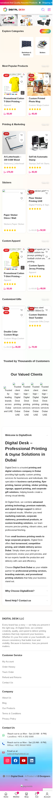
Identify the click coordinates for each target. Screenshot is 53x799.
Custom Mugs (35, 105)
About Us (6, 697)
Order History (8, 667)
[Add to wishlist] (21, 81)
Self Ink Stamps (44, 163)
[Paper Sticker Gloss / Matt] (14, 200)
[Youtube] (23, 760)
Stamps (32, 163)
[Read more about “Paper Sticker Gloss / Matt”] (21, 193)
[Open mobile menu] (49, 10)
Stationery (8, 163)
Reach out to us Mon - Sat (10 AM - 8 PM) (27, 733)
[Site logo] (14, 9)
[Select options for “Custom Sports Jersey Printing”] (46, 251)
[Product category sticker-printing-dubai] (42, 46)
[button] (3, 20)
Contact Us (7, 682)
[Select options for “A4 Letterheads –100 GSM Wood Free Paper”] (21, 135)
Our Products (8, 708)
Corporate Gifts (36, 321)
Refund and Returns (11, 677)
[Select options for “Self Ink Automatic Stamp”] (46, 135)
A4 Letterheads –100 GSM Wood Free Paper (12, 159)
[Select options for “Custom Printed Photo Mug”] (46, 76)
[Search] (43, 10)
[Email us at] (3, 752)
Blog (4, 703)
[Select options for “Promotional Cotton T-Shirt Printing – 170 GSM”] (21, 76)
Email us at (12, 751)
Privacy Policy (9, 718)
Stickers (7, 224)
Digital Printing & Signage (40, 205)
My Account (8, 661)
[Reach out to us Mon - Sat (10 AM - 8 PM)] (3, 735)
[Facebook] (15, 760)
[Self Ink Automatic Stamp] (39, 142)
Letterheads (19, 163)
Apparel (7, 105)
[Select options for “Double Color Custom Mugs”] (21, 310)
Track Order (8, 672)
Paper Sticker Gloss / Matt (24, 224)
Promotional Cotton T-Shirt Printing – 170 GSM (14, 101)
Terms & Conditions (11, 713)
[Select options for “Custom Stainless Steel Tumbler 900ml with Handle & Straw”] (46, 310)
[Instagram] (7, 760)
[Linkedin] (31, 760)
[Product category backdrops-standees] (26, 47)
